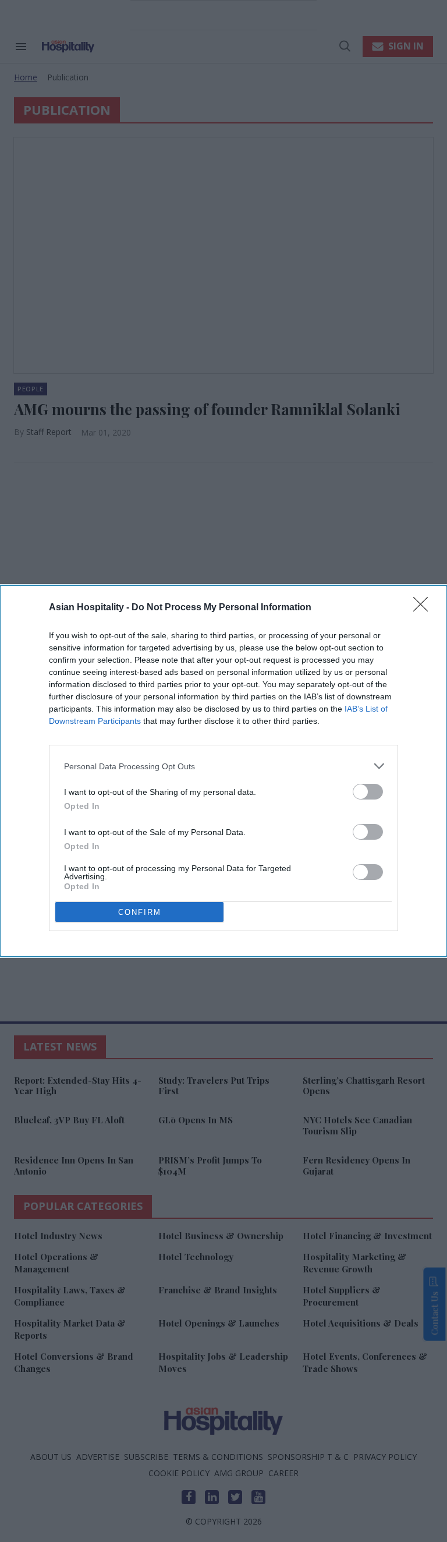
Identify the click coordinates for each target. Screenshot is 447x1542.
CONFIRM (139, 912)
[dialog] (223, 771)
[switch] (368, 792)
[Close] (424, 608)
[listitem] (223, 766)
